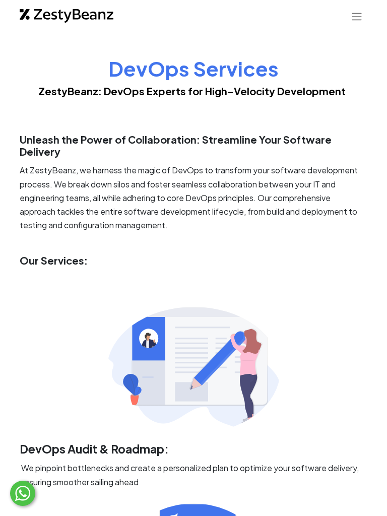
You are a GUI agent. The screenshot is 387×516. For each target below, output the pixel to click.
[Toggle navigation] (356, 16)
